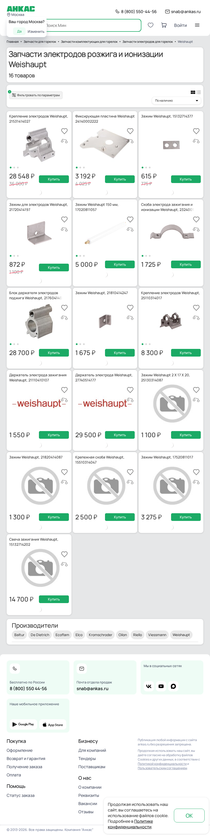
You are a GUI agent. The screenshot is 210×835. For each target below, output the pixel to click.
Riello (137, 634)
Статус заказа (21, 795)
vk (149, 686)
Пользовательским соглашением (162, 768)
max (173, 686)
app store (53, 724)
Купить (54, 179)
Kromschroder (100, 634)
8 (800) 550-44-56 (139, 11)
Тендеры (87, 758)
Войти (180, 25)
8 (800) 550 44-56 (28, 688)
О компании (89, 787)
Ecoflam (62, 634)
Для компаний (92, 750)
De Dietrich (40, 634)
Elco (79, 634)
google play (23, 724)
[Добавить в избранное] (64, 131)
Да (19, 31)
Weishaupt (181, 634)
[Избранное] (150, 25)
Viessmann (157, 634)
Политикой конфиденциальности (162, 764)
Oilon (123, 634)
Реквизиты (88, 795)
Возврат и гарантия (26, 758)
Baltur (19, 634)
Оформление (20, 750)
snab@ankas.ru (186, 11)
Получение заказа (24, 766)
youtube (161, 686)
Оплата (14, 775)
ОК (189, 815)
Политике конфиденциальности (130, 824)
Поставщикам (91, 766)
